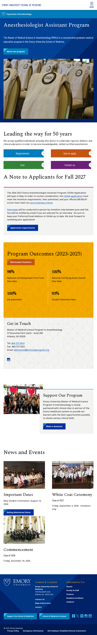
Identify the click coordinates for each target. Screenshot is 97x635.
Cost (22, 165)
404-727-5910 (17, 343)
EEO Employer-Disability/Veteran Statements (67, 631)
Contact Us (40, 599)
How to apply (69, 153)
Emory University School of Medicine (21, 5)
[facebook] (74, 617)
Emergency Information (33, 631)
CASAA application (73, 196)
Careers (38, 607)
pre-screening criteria (41, 202)
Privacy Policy (13, 631)
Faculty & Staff (72, 590)
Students (70, 602)
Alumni (69, 586)
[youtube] (90, 617)
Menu (92, 7)
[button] (16, 51)
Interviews (12, 209)
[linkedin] (82, 617)
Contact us (70, 165)
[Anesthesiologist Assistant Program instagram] (8, 360)
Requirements (22, 153)
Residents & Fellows (74, 598)
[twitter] (78, 617)
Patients (70, 594)
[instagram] (86, 617)
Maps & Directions (43, 603)
